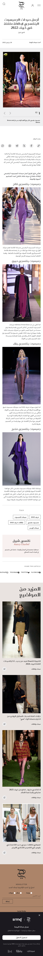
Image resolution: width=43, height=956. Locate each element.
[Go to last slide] (10, 113)
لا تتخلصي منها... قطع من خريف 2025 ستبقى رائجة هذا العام (25, 791)
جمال (18, 893)
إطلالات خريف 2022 (16, 522)
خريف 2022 (35, 517)
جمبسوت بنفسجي (33, 522)
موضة (28, 893)
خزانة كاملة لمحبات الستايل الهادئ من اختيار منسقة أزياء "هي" (24, 718)
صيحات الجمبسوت (34, 154)
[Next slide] (4, 113)
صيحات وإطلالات (36, 669)
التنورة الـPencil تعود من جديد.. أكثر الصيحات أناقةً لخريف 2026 (22, 662)
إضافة (8, 901)
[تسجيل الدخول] (32, 5)
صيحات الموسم (34, 528)
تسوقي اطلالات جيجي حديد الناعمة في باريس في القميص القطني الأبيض (23, 846)
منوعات (11, 893)
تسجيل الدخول (21, 937)
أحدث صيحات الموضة (35, 42)
